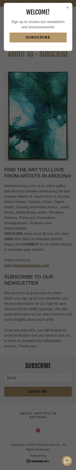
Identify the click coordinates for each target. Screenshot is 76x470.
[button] (67, 461)
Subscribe (38, 37)
